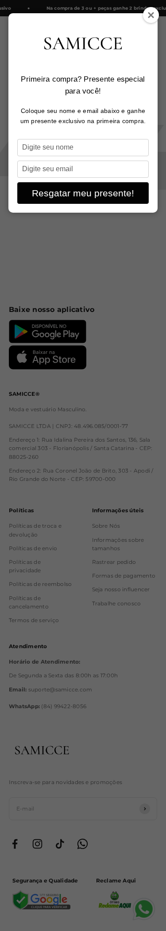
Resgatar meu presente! (83, 193)
